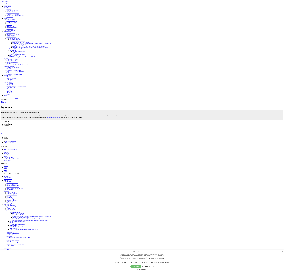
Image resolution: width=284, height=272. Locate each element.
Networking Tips (10, 26)
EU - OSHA (9, 68)
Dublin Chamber (4, 1)
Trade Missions (10, 72)
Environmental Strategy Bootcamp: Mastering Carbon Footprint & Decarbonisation (31, 43)
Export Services (7, 75)
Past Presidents (10, 17)
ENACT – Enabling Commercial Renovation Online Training (23, 56)
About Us (6, 7)
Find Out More (7, 5)
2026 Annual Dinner (11, 37)
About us (6, 152)
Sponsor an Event (11, 35)
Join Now (6, 3)
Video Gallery (10, 91)
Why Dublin (9, 88)
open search (3, 99)
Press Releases (10, 83)
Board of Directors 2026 (12, 10)
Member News (10, 29)
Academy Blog (13, 52)
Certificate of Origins (11, 78)
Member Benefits (11, 19)
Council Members (11, 11)
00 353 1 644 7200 (9, 142)
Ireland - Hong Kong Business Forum (15, 71)
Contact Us (6, 154)
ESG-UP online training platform (17, 54)
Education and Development (13, 38)
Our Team (9, 9)
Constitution (6, 153)
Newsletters (9, 90)
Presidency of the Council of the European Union (18, 64)
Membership (6, 18)
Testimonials (9, 25)
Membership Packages (12, 21)
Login (2, 101)
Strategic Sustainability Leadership (20, 45)
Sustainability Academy (14, 39)
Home (5, 150)
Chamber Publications (12, 84)
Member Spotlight (11, 30)
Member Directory (8, 6)
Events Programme (11, 33)
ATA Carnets (10, 79)
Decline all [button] (148, 266)
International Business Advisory (14, 70)
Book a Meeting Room (9, 92)
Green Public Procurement (18, 41)
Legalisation (9, 80)
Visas (8, 76)
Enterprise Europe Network (13, 67)
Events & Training (8, 31)
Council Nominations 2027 (13, 13)
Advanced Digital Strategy (18, 51)
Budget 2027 (10, 63)
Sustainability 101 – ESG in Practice (20, 42)
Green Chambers (13, 55)
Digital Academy (13, 50)
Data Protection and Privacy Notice (12, 158)
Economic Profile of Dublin (13, 14)
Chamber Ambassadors (12, 27)
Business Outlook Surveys (13, 60)
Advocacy (6, 58)
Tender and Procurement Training (17, 49)
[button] (142, 269)
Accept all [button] (136, 266)
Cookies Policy (7, 160)
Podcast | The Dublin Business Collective (16, 86)
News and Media (8, 82)
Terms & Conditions (8, 157)
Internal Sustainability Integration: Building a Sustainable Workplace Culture (30, 47)
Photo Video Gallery (11, 87)
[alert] (142, 261)
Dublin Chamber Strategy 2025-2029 (15, 15)
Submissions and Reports (12, 59)
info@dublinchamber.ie (10, 141)
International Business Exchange (14, 74)
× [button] (282, 251)
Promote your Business (12, 22)
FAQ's (8, 94)
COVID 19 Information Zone (10, 149)
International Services (9, 66)
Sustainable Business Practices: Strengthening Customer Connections (28, 46)
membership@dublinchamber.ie (53, 117)
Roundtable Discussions (12, 62)
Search (16, 98)
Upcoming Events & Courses (13, 34)
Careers (5, 95)
